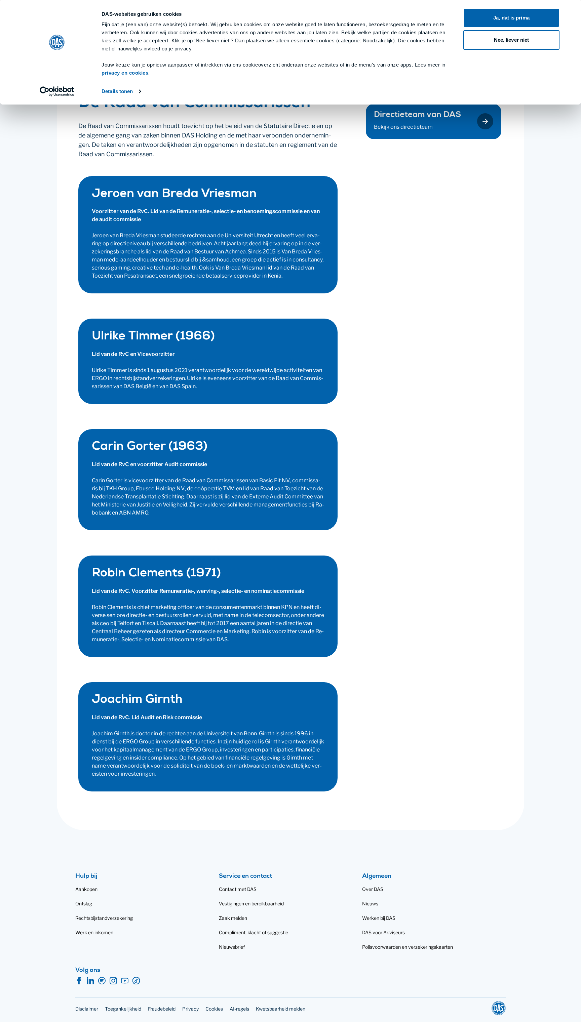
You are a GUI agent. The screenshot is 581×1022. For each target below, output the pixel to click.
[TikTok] (136, 981)
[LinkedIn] (90, 981)
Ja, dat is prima (511, 18)
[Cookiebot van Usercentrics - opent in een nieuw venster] (57, 91)
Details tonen (117, 91)
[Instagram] (113, 981)
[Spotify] (102, 981)
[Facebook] (79, 981)
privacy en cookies (125, 73)
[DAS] (499, 1008)
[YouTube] (124, 981)
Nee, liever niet (511, 40)
